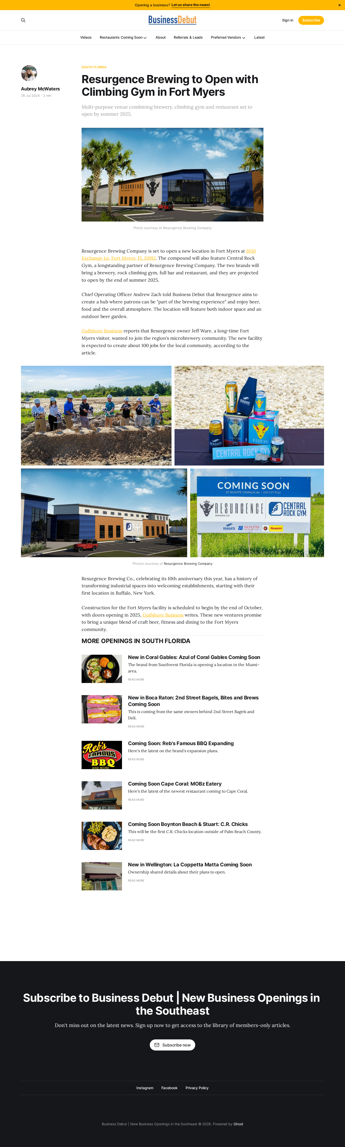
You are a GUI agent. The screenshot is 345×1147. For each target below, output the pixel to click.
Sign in (287, 20)
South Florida (94, 67)
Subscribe (311, 20)
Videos (86, 37)
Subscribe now (176, 1044)
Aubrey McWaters (40, 88)
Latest (259, 37)
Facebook (169, 1088)
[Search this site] (23, 20)
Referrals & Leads (188, 37)
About (161, 37)
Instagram (144, 1088)
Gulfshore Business (102, 331)
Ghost (238, 1124)
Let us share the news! (190, 5)
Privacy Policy (197, 1088)
